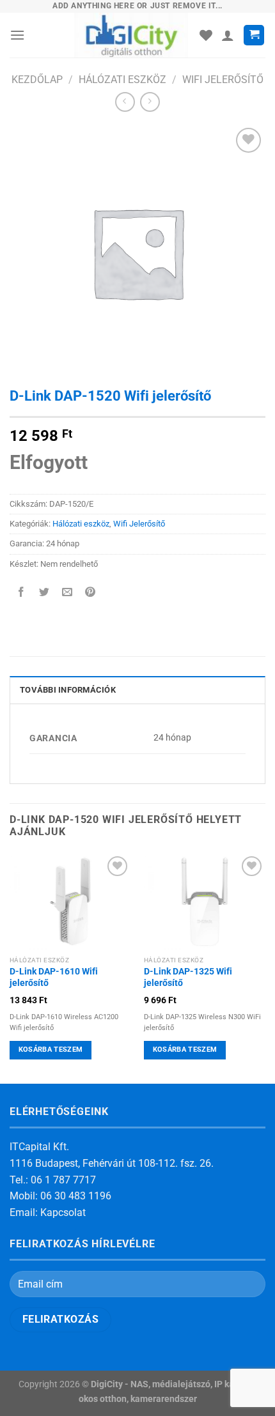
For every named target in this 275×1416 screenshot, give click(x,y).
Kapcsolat (63, 1212)
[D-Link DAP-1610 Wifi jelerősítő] (70, 901)
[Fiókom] (227, 35)
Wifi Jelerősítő (222, 79)
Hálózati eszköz (122, 79)
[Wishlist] (206, 35)
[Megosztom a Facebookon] (21, 592)
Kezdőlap (37, 79)
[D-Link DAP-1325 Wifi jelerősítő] (204, 901)
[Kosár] (254, 35)
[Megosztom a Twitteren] (44, 592)
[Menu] (17, 34)
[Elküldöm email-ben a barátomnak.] (67, 592)
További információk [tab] (68, 690)
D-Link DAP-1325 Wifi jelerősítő (188, 977)
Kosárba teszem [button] (51, 1049)
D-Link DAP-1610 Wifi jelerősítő (54, 977)
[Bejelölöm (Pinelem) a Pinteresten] (90, 592)
